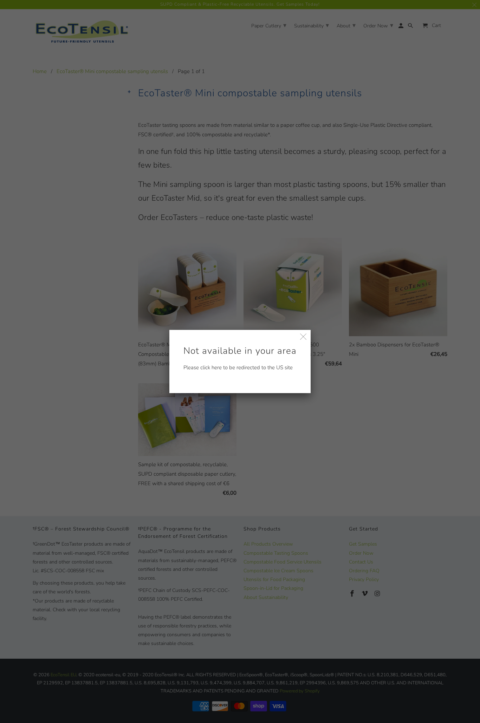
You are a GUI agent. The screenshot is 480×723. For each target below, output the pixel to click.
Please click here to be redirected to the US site (240, 358)
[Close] (303, 337)
